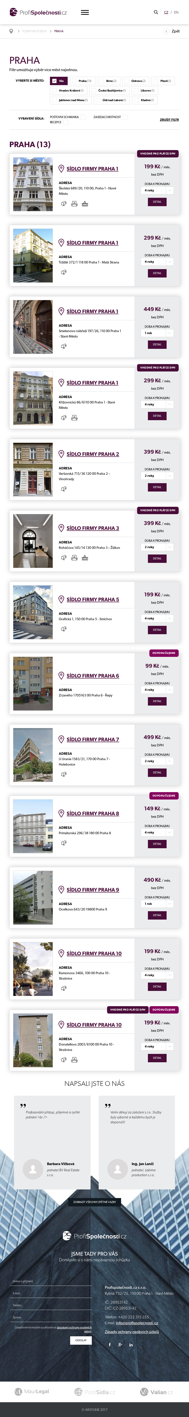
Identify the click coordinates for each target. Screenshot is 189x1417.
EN (176, 12)
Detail (157, 201)
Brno (111, 81)
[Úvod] (13, 31)
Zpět (176, 31)
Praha (85, 81)
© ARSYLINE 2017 (95, 1410)
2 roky (149, 475)
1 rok (148, 333)
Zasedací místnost (107, 117)
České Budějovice (112, 90)
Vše (61, 81)
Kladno (147, 100)
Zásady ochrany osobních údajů (132, 1331)
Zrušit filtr (169, 120)
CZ (166, 12)
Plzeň (165, 81)
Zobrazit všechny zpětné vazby (94, 1202)
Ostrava (138, 81)
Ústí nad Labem (114, 100)
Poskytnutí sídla (34, 31)
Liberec (147, 90)
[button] (85, 12)
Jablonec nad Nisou (73, 100)
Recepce (55, 122)
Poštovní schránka (64, 117)
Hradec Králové (71, 90)
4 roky (149, 190)
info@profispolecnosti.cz (137, 1323)
